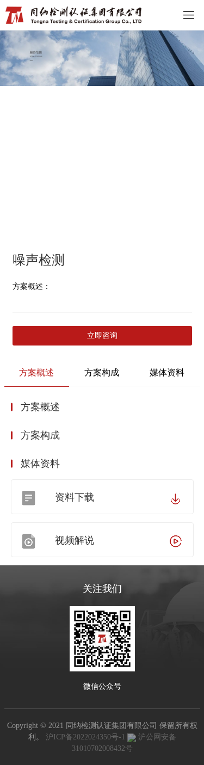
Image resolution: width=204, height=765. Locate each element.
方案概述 (36, 372)
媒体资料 (167, 372)
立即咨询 (102, 335)
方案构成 (101, 372)
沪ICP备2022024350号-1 (85, 737)
